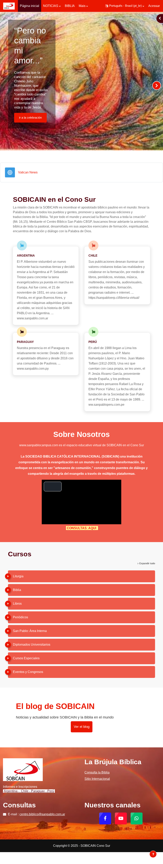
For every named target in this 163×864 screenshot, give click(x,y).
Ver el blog (81, 727)
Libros (17, 603)
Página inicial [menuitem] (29, 6)
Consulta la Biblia (97, 772)
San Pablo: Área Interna (30, 631)
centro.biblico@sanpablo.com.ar (42, 814)
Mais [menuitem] (82, 6)
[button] (125, 6)
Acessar (154, 6)
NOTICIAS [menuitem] (50, 6)
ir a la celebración (30, 117)
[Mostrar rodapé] (153, 854)
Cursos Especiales (26, 658)
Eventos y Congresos (28, 672)
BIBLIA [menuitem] (70, 6)
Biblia (17, 590)
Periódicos (20, 617)
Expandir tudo (147, 563)
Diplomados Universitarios (31, 644)
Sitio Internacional (97, 778)
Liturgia (18, 576)
